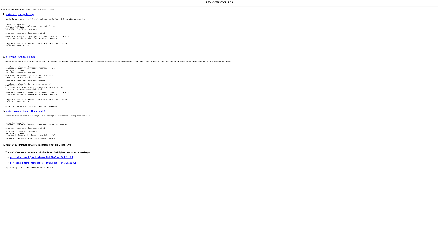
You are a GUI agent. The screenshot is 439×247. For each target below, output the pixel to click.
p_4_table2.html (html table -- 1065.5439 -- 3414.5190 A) (43, 162)
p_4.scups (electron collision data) (25, 110)
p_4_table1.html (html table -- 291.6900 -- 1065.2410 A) (42, 157)
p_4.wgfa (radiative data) (20, 56)
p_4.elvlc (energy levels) (19, 14)
